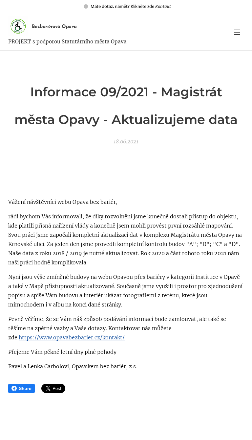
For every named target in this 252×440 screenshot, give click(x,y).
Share (25, 388)
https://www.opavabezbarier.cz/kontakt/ (72, 337)
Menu (237, 31)
